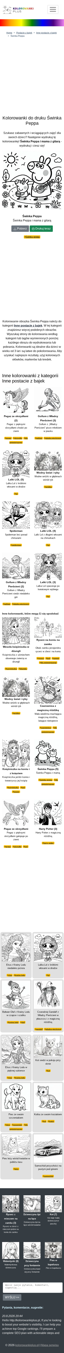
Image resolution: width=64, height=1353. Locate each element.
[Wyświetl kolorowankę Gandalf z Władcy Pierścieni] (48, 994)
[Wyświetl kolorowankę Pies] (16, 1144)
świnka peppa (33, 237)
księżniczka (11, 669)
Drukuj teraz (43, 228)
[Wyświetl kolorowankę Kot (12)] (48, 1046)
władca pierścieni (53, 438)
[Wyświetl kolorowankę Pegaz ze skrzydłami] (16, 812)
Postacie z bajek (24, 33)
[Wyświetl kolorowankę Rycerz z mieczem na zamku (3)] (10, 1203)
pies (8, 1125)
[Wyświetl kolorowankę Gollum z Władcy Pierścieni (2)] (16, 566)
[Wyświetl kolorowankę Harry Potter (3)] (48, 812)
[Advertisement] (32, 75)
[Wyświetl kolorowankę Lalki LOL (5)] (16, 463)
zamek (56, 658)
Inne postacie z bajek (46, 33)
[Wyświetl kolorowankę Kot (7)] (53, 1203)
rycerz (41, 658)
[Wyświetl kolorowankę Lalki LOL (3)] (48, 566)
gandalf (39, 1029)
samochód (48, 1176)
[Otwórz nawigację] (52, 9)
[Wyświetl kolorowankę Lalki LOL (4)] (48, 514)
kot (48, 1071)
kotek (51, 1121)
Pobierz (21, 228)
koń (48, 658)
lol (16, 494)
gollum (39, 438)
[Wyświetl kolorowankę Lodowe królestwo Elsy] (16, 947)
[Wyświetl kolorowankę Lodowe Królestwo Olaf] (16, 994)
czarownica (46, 728)
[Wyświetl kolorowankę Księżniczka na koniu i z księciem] (16, 752)
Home (9, 33)
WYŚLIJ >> (12, 1297)
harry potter (49, 843)
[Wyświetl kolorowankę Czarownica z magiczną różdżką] (48, 689)
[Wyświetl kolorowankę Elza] (16, 1049)
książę (16, 792)
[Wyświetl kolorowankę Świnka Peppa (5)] (48, 752)
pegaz (8, 438)
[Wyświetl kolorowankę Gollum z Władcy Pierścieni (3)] (48, 400)
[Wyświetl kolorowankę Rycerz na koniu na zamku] (48, 627)
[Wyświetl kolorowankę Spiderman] (16, 514)
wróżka (49, 487)
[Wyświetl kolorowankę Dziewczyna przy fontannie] (32, 1250)
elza (10, 975)
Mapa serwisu (50, 1345)
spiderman (16, 545)
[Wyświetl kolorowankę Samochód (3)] (48, 1148)
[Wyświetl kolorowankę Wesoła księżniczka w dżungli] (16, 630)
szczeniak (17, 1125)
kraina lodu (20, 975)
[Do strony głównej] (18, 9)
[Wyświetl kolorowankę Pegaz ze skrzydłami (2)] (16, 400)
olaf (23, 1022)
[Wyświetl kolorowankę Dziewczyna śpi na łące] (32, 1203)
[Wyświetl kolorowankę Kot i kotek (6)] (48, 1096)
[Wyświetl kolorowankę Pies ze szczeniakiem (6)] (16, 1096)
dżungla (23, 669)
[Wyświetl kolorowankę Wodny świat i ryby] (48, 460)
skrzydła (18, 438)
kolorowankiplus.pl (27, 1345)
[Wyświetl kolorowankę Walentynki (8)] (10, 1250)
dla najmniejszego (49, 663)
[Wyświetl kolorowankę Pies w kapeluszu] (53, 1249)
